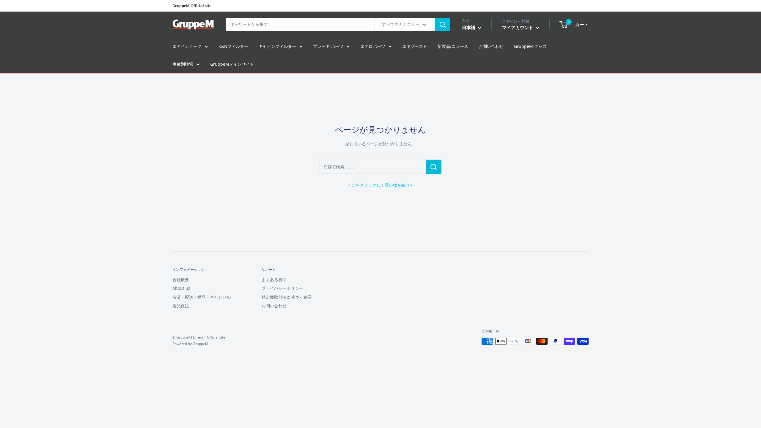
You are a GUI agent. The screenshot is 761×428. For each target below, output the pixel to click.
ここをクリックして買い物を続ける (380, 185)
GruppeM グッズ (530, 46)
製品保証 (180, 306)
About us (181, 288)
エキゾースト (414, 46)
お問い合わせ (491, 46)
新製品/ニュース (453, 46)
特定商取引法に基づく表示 (287, 297)
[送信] (442, 24)
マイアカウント (518, 27)
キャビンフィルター (277, 46)
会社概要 (180, 279)
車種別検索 (182, 64)
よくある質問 (274, 279)
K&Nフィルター (233, 46)
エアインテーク (187, 46)
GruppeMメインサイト (232, 64)
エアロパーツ (372, 46)
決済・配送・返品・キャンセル (201, 297)
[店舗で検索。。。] (433, 167)
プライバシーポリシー (282, 288)
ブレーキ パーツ (328, 46)
